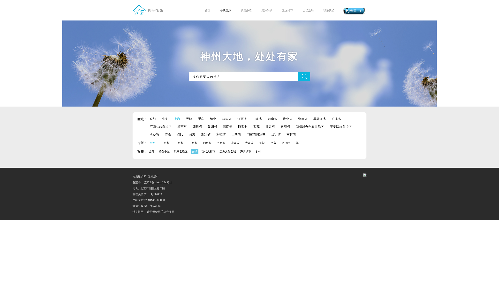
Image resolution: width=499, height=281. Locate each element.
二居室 (179, 143)
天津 (189, 118)
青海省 (285, 126)
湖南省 (303, 118)
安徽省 (221, 134)
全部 (153, 118)
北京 (165, 118)
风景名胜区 (181, 151)
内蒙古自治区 (256, 134)
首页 (207, 10)
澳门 (180, 134)
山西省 (236, 134)
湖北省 (287, 118)
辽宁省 (276, 134)
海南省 (182, 126)
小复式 (235, 143)
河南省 (272, 118)
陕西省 (243, 126)
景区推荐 (287, 10)
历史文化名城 (227, 151)
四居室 (207, 143)
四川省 (197, 126)
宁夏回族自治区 (341, 126)
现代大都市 (208, 151)
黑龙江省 (319, 118)
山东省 (257, 118)
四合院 (286, 143)
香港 (168, 134)
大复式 (249, 143)
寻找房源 (225, 10)
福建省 (227, 118)
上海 (177, 118)
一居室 (165, 143)
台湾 (192, 134)
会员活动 (308, 10)
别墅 (262, 143)
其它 (298, 143)
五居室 (221, 143)
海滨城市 (245, 151)
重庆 (201, 118)
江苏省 (154, 134)
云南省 (227, 126)
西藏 (256, 126)
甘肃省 (270, 126)
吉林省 (291, 134)
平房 (273, 143)
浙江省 (206, 134)
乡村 (258, 151)
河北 (213, 118)
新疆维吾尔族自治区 (310, 126)
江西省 (242, 118)
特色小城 (164, 151)
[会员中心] (354, 11)
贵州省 (212, 126)
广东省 (336, 118)
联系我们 (328, 10)
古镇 (194, 151)
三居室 (193, 143)
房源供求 (266, 10)
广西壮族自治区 (161, 126)
